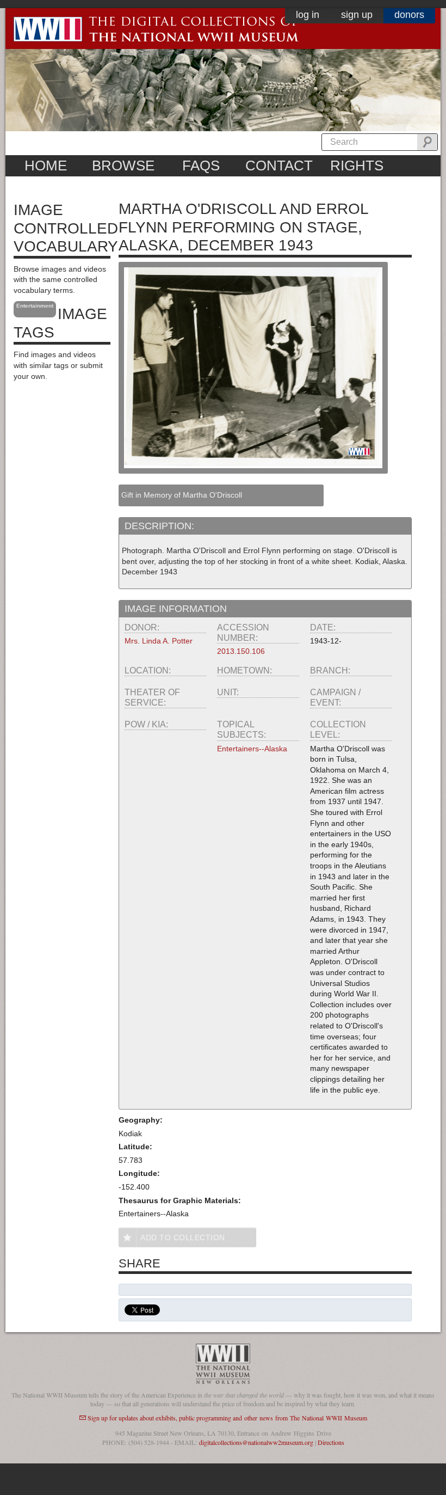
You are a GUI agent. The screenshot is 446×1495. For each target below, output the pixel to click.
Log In (307, 14)
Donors (409, 14)
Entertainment (34, 306)
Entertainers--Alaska (252, 748)
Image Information (176, 608)
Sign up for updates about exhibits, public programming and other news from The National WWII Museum (227, 1417)
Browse (123, 165)
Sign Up (357, 14)
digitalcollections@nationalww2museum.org (256, 1442)
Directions (331, 1442)
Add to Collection (182, 1237)
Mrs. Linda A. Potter (159, 640)
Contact (279, 165)
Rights (356, 165)
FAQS (201, 165)
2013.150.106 (241, 651)
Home (45, 165)
